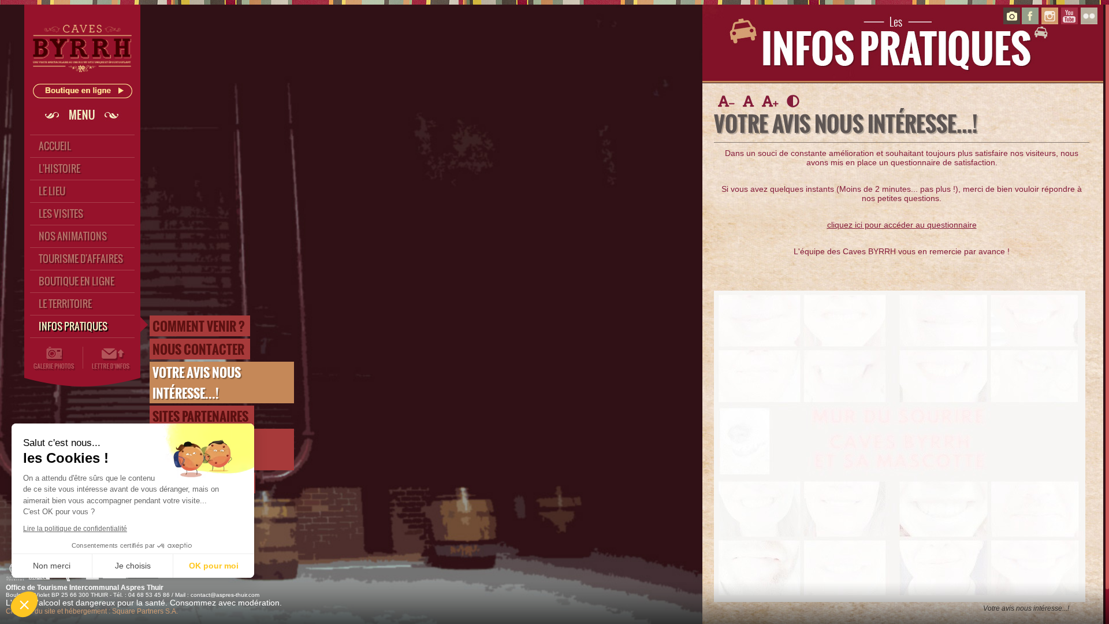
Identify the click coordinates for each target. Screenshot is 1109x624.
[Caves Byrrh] (82, 75)
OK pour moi (214, 565)
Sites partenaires (200, 416)
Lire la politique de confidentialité (75, 529)
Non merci (51, 565)
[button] (24, 604)
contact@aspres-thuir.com (225, 595)
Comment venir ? (198, 326)
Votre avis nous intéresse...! (196, 382)
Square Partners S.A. (145, 611)
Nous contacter (198, 349)
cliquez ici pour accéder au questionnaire (902, 224)
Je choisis (133, 565)
